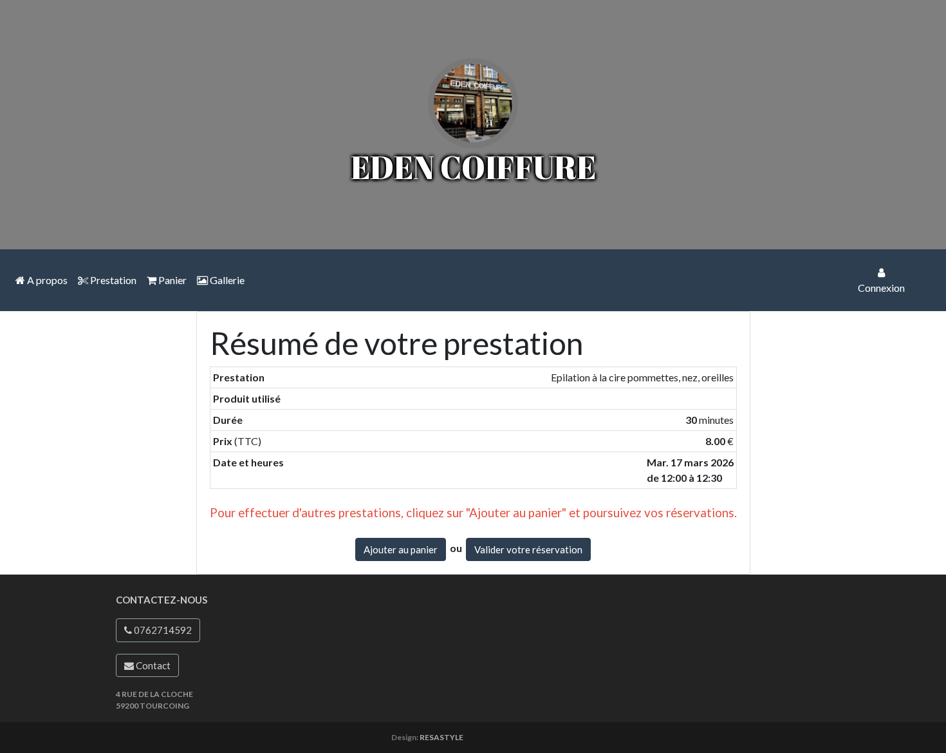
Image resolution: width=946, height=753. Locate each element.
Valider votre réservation (528, 549)
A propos (46, 280)
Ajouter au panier (401, 549)
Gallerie (226, 280)
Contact (152, 665)
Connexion (881, 287)
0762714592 (162, 630)
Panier (171, 280)
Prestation (112, 280)
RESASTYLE (441, 737)
